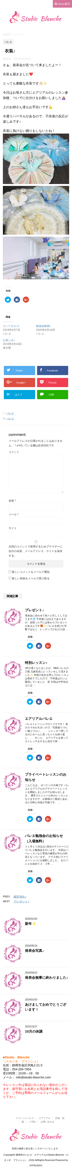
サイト (13, 528)
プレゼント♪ (34, 610)
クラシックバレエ (25, 1118)
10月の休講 (34, 1031)
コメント (14, 451)
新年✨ (30, 924)
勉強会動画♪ (43, 325)
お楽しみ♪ (9, 340)
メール (13, 514)
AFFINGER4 (35, 1165)
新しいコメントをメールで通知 (31, 571)
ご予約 (32, 1121)
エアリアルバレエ (39, 719)
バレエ (10, 413)
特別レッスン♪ (36, 663)
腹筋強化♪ (19, 896)
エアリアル (44, 1118)
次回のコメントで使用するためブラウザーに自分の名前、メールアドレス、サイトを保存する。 (35, 551)
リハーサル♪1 (11, 325)
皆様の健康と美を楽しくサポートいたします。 (36, 1148)
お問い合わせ (47, 1121)
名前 (12, 500)
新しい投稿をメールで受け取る (31, 578)
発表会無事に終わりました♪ (46, 977)
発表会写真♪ (34, 951)
